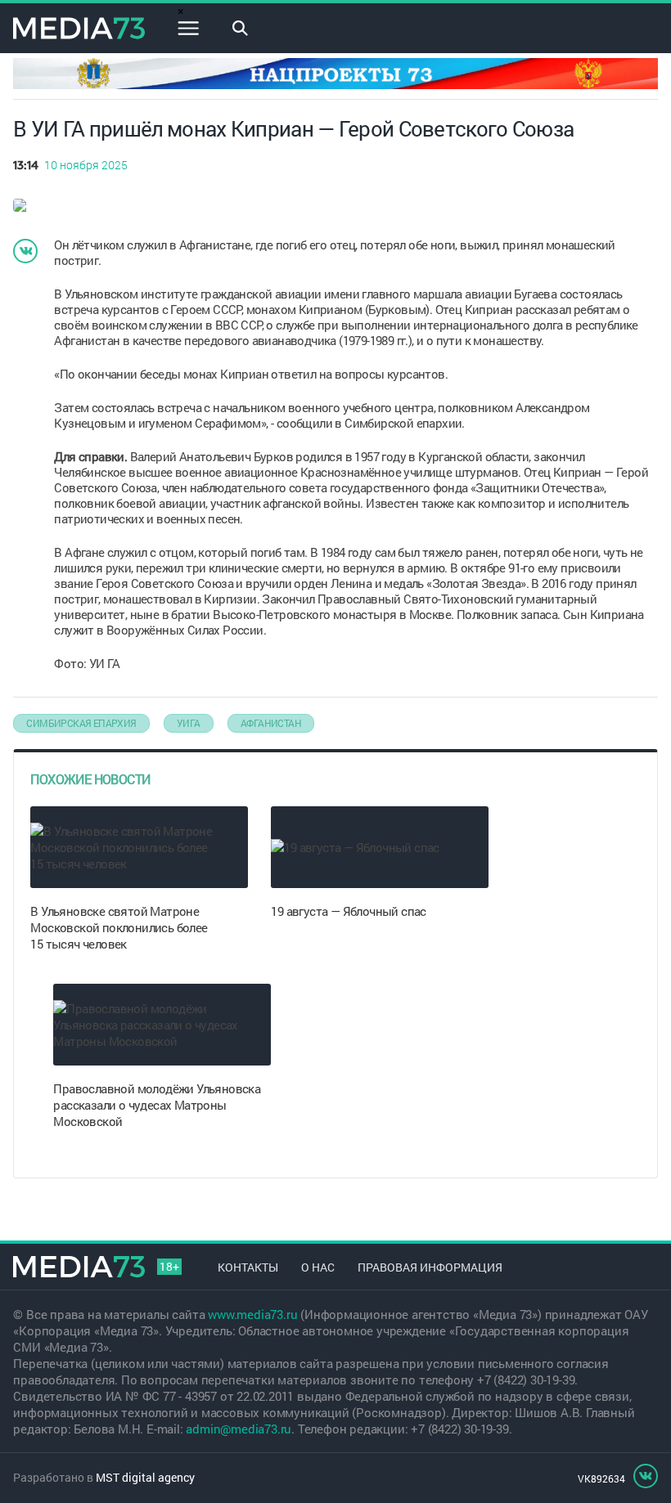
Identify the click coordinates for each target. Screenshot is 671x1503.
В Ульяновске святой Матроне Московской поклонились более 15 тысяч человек (118, 927)
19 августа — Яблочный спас (348, 911)
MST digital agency (145, 1477)
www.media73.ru (252, 1314)
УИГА (188, 722)
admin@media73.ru (238, 1428)
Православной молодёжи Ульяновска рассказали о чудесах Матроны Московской (156, 1104)
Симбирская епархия (81, 722)
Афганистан (271, 722)
